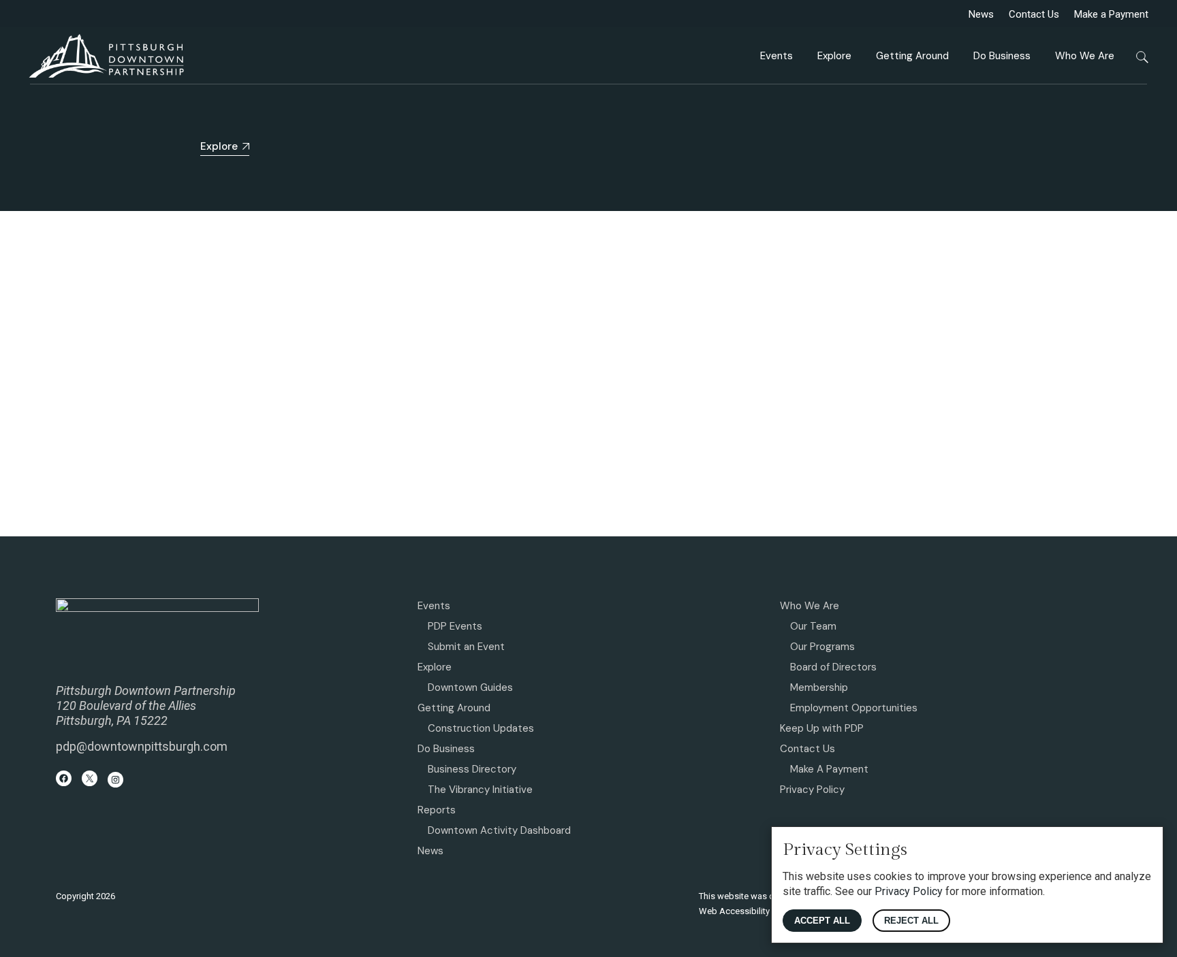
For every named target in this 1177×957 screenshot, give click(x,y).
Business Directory (472, 769)
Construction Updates (481, 728)
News (981, 14)
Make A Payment (829, 769)
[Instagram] (115, 780)
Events (434, 606)
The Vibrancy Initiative (480, 789)
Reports (437, 810)
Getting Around (454, 708)
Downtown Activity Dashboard (499, 830)
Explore (435, 667)
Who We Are (809, 606)
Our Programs (822, 646)
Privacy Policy (812, 789)
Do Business (446, 749)
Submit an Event (466, 646)
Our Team (813, 626)
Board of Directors (833, 667)
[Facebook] (64, 778)
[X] (89, 778)
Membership (819, 687)
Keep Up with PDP (822, 728)
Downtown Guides (470, 687)
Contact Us (1034, 14)
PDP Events (455, 626)
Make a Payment (1111, 14)
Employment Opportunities (853, 708)
